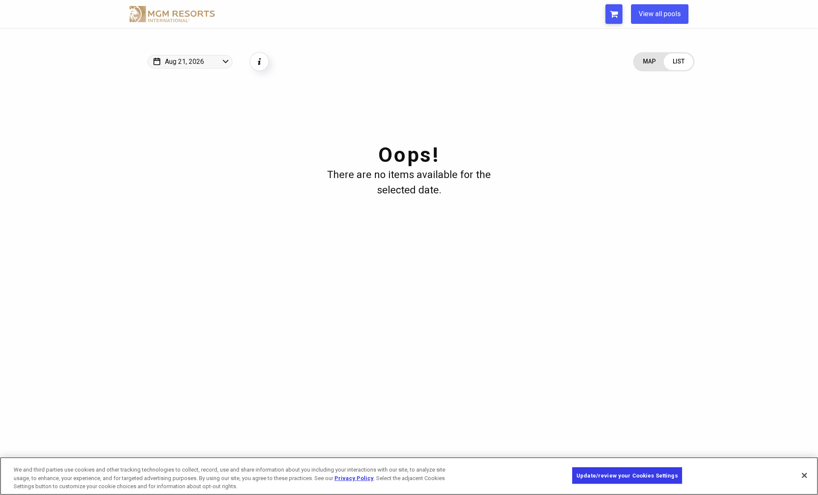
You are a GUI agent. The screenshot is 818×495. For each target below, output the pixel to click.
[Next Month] (256, 73)
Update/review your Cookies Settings (627, 475)
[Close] (804, 475)
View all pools (660, 14)
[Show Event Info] (259, 61)
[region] (409, 476)
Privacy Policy (354, 478)
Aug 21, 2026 (184, 62)
